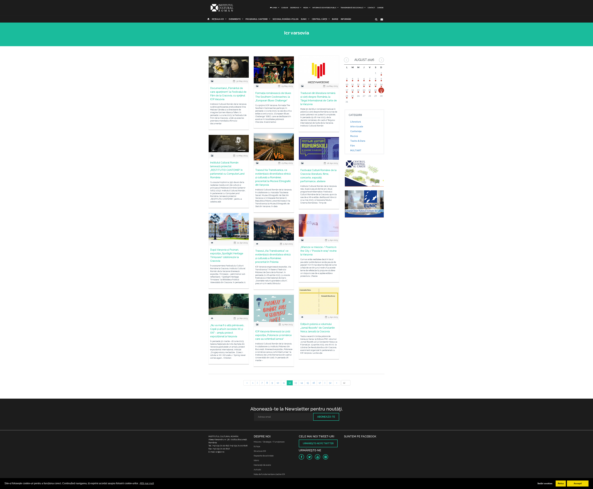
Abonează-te (326, 416)
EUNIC (304, 19)
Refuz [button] (561, 483)
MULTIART (355, 150)
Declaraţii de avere (262, 465)
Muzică (354, 136)
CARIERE (380, 7)
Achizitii (257, 469)
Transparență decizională (352, 7)
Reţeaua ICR (218, 19)
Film (352, 145)
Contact (371, 7)
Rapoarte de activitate (263, 456)
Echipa (257, 446)
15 (308, 383)
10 (278, 383)
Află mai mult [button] (147, 483)
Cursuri (284, 7)
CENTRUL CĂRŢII (319, 19)
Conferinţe (356, 131)
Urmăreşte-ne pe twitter (318, 443)
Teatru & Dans (357, 141)
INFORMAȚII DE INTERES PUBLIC (324, 7)
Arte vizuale (356, 126)
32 (330, 383)
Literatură (355, 122)
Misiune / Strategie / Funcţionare (269, 442)
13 (296, 383)
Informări (346, 19)
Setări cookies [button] (544, 483)
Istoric (256, 460)
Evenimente (235, 19)
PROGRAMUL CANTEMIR (257, 19)
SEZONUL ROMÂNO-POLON (285, 19)
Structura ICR (260, 451)
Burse (335, 19)
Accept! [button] (578, 483)
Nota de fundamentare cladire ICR (269, 474)
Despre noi (294, 7)
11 (284, 383)
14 (302, 383)
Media (305, 7)
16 (314, 383)
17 (320, 383)
